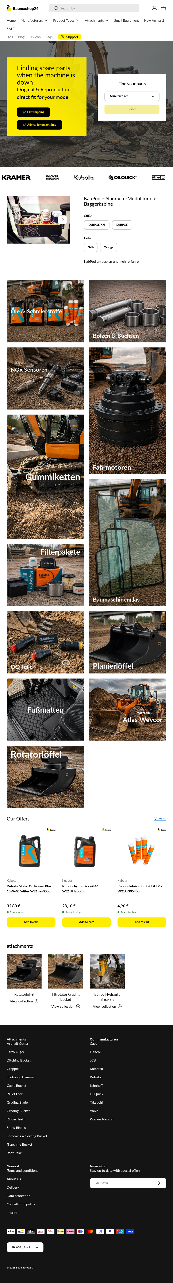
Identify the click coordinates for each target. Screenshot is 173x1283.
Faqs (49, 37)
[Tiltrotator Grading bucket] (65, 971)
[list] (38, 220)
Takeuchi (96, 1102)
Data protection (18, 1196)
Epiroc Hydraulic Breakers (107, 997)
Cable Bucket (16, 1085)
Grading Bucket (18, 1111)
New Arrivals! (154, 20)
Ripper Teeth (16, 1119)
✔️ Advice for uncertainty (39, 124)
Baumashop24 (24, 1267)
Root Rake (14, 1153)
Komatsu (96, 1069)
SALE (11, 28)
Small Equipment (126, 20)
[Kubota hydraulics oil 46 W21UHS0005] (86, 850)
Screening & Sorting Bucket (27, 1136)
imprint (12, 1212)
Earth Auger (15, 1052)
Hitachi (95, 1052)
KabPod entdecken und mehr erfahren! (112, 261)
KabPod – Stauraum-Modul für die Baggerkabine (120, 201)
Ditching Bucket (19, 1060)
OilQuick (96, 1094)
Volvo (94, 1111)
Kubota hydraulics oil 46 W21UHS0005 (80, 888)
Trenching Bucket (19, 1144)
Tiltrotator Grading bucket (65, 997)
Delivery (13, 1187)
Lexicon (35, 37)
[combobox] (94, 8)
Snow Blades (16, 1127)
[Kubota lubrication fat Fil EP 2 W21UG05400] (142, 850)
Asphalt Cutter (17, 1043)
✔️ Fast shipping (33, 112)
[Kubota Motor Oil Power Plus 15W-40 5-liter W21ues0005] (31, 850)
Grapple (13, 1069)
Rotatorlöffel (24, 994)
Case (93, 1043)
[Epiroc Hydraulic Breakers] (107, 971)
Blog (21, 37)
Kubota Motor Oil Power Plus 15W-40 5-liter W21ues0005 (29, 888)
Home (11, 20)
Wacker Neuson (102, 1119)
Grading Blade (17, 1102)
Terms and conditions (22, 1170)
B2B (10, 37)
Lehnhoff (96, 1085)
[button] (163, 8)
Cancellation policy (21, 1204)
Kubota (95, 1077)
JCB (93, 1060)
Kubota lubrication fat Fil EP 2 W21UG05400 (140, 888)
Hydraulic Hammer (21, 1077)
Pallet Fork (15, 1094)
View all (160, 818)
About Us (14, 1179)
